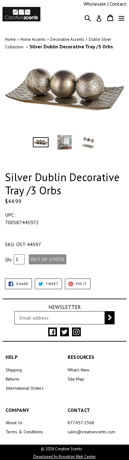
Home (10, 39)
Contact (118, 4)
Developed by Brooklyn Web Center (65, 456)
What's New (78, 370)
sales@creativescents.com (91, 432)
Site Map (76, 379)
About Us (14, 422)
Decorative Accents (67, 39)
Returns (12, 379)
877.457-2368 (81, 422)
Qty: (8, 259)
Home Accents (33, 39)
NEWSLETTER (65, 307)
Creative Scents (68, 449)
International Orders (25, 388)
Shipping (14, 370)
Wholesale (95, 4)
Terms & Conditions (24, 432)
